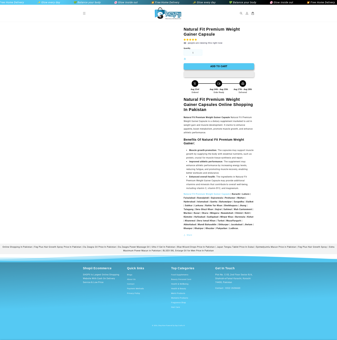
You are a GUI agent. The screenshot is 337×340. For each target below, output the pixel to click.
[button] (84, 13)
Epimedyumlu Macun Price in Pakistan (276, 247)
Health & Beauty (178, 288)
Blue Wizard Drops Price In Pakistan (196, 247)
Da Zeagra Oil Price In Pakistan (99, 247)
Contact (131, 284)
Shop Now (162, 325)
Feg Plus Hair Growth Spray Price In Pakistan (57, 247)
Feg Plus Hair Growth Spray (312, 247)
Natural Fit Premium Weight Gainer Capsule (207, 194)
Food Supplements (179, 275)
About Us (131, 279)
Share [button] (189, 235)
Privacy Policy (133, 293)
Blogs (129, 275)
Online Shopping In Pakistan (17, 247)
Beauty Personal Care (181, 279)
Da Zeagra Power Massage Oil (134, 247)
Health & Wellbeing (180, 284)
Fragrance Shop (178, 302)
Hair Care (175, 307)
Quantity (187, 48)
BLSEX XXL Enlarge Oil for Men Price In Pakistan (188, 250)
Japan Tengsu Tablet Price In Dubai (235, 247)
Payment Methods (135, 288)
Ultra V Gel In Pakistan (163, 247)
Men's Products (178, 293)
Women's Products (179, 298)
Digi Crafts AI (180, 325)
